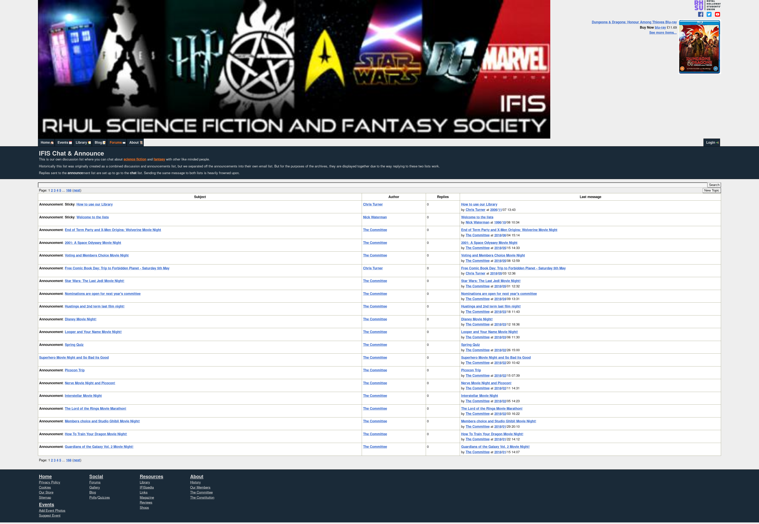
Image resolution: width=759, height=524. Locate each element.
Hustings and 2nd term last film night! (95, 306)
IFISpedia (147, 487)
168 (68, 190)
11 (500, 209)
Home (45, 142)
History (195, 482)
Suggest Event (49, 515)
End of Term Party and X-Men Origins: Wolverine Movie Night (113, 229)
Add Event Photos (52, 510)
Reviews (146, 502)
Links (144, 492)
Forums (116, 142)
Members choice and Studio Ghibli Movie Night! (102, 421)
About (134, 142)
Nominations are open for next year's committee (103, 293)
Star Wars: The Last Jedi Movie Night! (94, 280)
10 (504, 222)
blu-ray (660, 27)
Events (63, 142)
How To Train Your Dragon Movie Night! (96, 433)
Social (96, 476)
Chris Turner (373, 204)
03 (504, 311)
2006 (493, 209)
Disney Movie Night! (80, 319)
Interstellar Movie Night (83, 395)
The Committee (375, 229)
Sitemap (45, 497)
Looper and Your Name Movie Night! (93, 331)
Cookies (45, 487)
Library (81, 142)
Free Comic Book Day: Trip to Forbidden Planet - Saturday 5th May (117, 268)
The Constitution (202, 497)
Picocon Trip (75, 370)
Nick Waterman (375, 217)
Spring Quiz (74, 344)
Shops (144, 507)
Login (710, 142)
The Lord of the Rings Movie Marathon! (95, 408)
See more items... (663, 32)
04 (504, 298)
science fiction (135, 159)
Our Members (200, 487)
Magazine (147, 497)
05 (504, 247)
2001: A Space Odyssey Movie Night (93, 242)
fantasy (159, 159)
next (77, 190)
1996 (497, 222)
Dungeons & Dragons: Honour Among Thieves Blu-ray (634, 22)
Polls (93, 497)
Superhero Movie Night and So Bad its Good (74, 357)
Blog (98, 142)
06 (504, 235)
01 (504, 426)
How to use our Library (94, 204)
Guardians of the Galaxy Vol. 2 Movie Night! (99, 446)
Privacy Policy (49, 482)
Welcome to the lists (92, 217)
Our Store (46, 492)
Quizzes (104, 497)
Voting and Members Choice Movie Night (97, 255)
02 (504, 349)
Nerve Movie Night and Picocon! (90, 382)
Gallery (94, 487)
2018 (497, 235)
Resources (151, 476)
